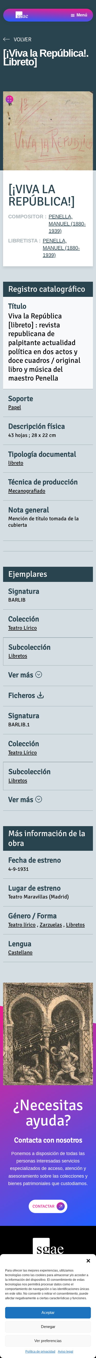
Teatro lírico (22, 924)
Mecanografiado (26, 490)
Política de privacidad (40, 1351)
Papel (14, 407)
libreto (15, 463)
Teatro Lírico (22, 627)
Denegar (48, 1326)
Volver (22, 39)
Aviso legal (65, 1351)
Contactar (44, 1206)
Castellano (20, 952)
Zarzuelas (51, 924)
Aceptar (48, 1312)
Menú (82, 15)
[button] (88, 1260)
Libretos (17, 655)
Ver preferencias (48, 1341)
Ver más (21, 674)
